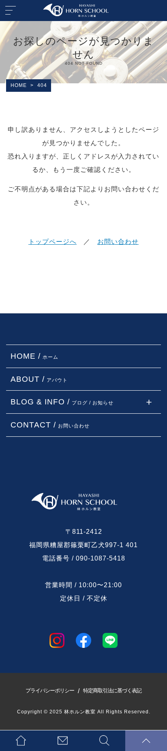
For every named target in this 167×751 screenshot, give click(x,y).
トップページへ (52, 241)
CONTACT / (50, 425)
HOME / (34, 356)
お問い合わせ (118, 241)
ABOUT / (39, 379)
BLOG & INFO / (62, 402)
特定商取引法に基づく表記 (112, 690)
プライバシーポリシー (50, 690)
